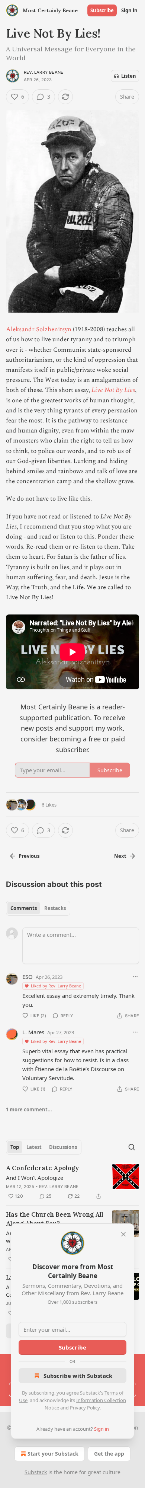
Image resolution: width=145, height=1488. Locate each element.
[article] (72, 1182)
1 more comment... (29, 1109)
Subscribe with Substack (78, 1375)
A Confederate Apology (42, 1168)
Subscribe (102, 10)
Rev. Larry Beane (43, 72)
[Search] (131, 1147)
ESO (27, 976)
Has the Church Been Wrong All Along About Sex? (54, 1218)
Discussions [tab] (63, 1147)
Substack (36, 1472)
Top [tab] (14, 1147)
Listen (128, 76)
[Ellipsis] (135, 977)
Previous (29, 856)
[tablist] (38, 908)
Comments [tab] (23, 908)
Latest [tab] (34, 1147)
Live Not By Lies (113, 390)
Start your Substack (53, 1453)
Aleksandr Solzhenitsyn (38, 329)
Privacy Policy (85, 1407)
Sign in (129, 10)
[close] (123, 1234)
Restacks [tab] (55, 908)
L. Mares (33, 1032)
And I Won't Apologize (34, 1177)
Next (120, 856)
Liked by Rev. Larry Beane (56, 986)
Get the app (109, 1453)
